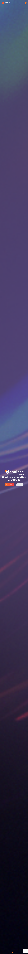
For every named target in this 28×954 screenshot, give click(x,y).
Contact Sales (9, 485)
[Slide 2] (15, 952)
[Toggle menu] (25, 3)
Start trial (20, 485)
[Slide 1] (12, 952)
